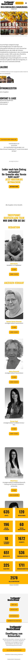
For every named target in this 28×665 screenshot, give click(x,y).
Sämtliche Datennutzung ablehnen (14, 654)
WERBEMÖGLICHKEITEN (14, 621)
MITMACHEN (19, 3)
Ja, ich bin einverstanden (14, 650)
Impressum (17, 659)
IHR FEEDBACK (14, 616)
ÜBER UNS (14, 605)
